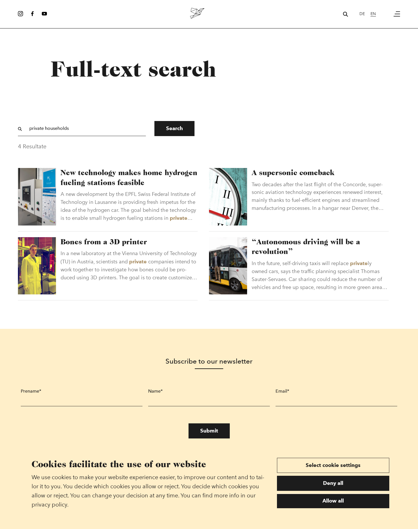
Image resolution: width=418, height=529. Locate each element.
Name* (155, 391)
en (373, 13)
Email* (282, 391)
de (362, 13)
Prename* (31, 391)
